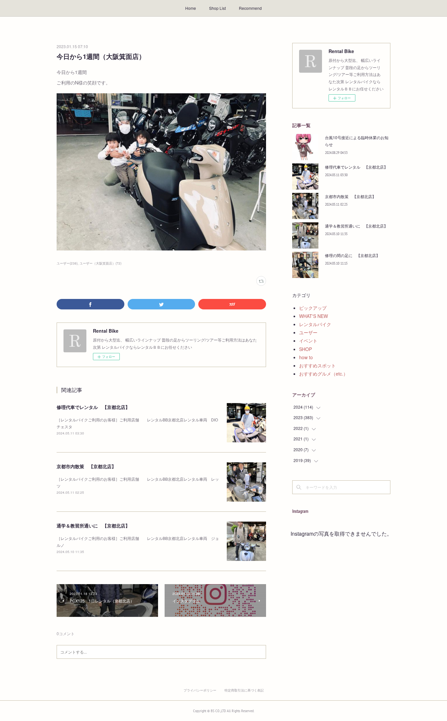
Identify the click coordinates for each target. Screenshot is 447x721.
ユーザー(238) (67, 263)
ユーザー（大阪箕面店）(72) (100, 263)
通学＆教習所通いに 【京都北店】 (93, 525)
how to (306, 357)
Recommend (250, 8)
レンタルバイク (315, 324)
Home (190, 8)
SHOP (305, 349)
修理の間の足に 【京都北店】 (352, 255)
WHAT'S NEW (313, 316)
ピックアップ (313, 308)
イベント (308, 340)
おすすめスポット (317, 365)
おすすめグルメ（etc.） (323, 373)
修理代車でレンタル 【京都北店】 (93, 407)
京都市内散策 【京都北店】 (86, 466)
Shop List (217, 8)
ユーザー (308, 332)
